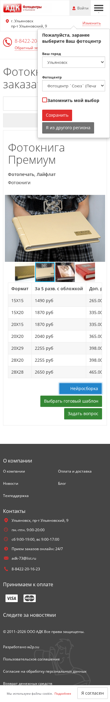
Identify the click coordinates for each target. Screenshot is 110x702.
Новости (10, 483)
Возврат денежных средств (27, 683)
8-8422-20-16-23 (33, 41)
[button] (100, 200)
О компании (14, 471)
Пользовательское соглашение (31, 659)
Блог (62, 483)
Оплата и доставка (75, 471)
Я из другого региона (68, 127)
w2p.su (33, 646)
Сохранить (57, 115)
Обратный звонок (31, 47)
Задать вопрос (83, 413)
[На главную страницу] (27, 7)
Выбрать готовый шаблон (71, 401)
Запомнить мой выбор (72, 100)
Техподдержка (16, 495)
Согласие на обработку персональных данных (44, 671)
